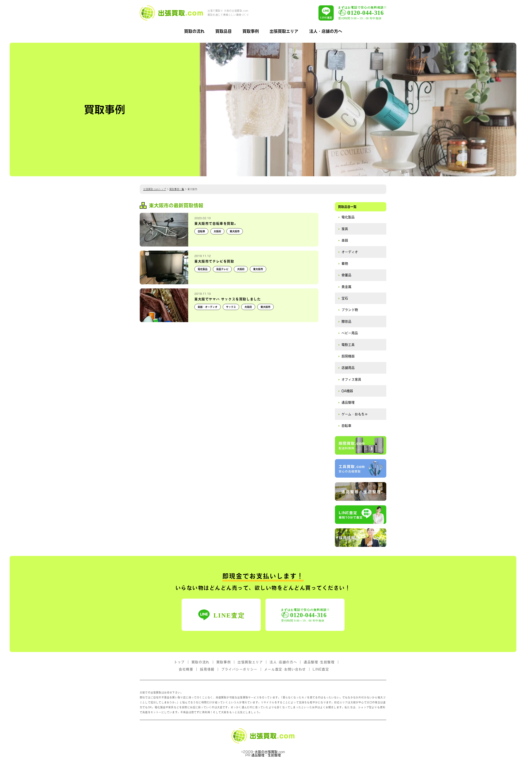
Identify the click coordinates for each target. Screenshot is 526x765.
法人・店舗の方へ (325, 31)
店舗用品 (348, 367)
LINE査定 (321, 669)
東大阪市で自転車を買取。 (216, 223)
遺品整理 (348, 402)
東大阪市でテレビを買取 (214, 261)
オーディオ (349, 251)
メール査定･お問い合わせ (285, 669)
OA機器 (347, 391)
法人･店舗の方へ (283, 662)
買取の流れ (194, 31)
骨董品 (346, 275)
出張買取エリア (284, 31)
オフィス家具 (351, 379)
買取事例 (250, 31)
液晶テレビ (222, 269)
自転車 (201, 231)
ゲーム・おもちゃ (354, 414)
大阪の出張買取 (266, 751)
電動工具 (348, 344)
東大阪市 (235, 231)
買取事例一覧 (176, 189)
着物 (344, 263)
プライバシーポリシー (239, 669)
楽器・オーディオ (207, 307)
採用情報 (207, 669)
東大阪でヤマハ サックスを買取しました (227, 299)
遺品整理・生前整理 (266, 755)
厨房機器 (348, 356)
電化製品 (203, 269)
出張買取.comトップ (154, 189)
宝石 (344, 298)
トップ (179, 662)
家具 (344, 228)
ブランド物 (349, 309)
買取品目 (223, 31)
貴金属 (346, 286)
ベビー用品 (349, 333)
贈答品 (346, 321)
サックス (231, 307)
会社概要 (186, 669)
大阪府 (217, 231)
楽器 (344, 240)
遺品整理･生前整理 (319, 662)
